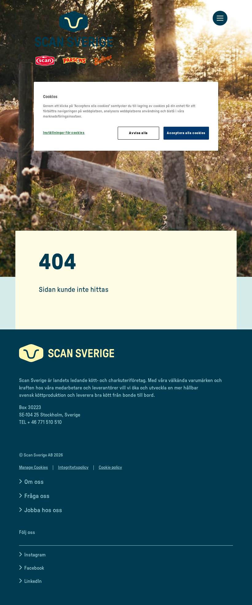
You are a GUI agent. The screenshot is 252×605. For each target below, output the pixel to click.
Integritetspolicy (73, 467)
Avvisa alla (138, 133)
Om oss (34, 482)
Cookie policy (110, 467)
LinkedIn (33, 581)
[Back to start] (74, 38)
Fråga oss (36, 496)
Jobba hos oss (43, 510)
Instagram (34, 554)
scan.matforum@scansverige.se (52, 434)
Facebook (34, 568)
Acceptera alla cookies (186, 133)
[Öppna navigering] (220, 18)
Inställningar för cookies (64, 132)
